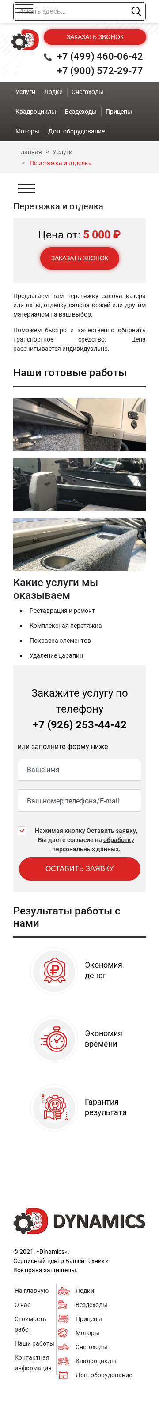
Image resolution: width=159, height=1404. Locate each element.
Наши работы (34, 1343)
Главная (30, 151)
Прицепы (89, 1318)
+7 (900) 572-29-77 (100, 70)
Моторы (87, 1332)
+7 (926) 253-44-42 (80, 725)
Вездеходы (91, 1304)
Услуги (25, 91)
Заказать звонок (95, 36)
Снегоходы (91, 1346)
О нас (22, 1304)
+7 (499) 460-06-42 (100, 56)
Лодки (85, 1290)
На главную (32, 1290)
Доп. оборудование (104, 1375)
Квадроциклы (96, 1360)
